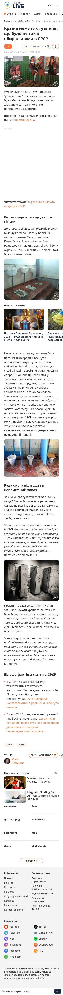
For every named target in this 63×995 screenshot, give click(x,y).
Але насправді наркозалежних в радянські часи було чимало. (32, 703)
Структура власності (16, 896)
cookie (26, 991)
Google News (46, 932)
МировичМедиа (24, 120)
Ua (48, 5)
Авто (35, 806)
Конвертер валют (14, 909)
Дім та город (12, 819)
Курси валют (11, 905)
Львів (7, 846)
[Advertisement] (31, 162)
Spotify (43, 938)
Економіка (51, 13)
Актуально (10, 806)
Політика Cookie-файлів (41, 907)
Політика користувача (39, 880)
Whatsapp (15, 956)
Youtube (14, 926)
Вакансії (9, 882)
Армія (37, 13)
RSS (41, 950)
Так (57, 991)
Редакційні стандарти (38, 899)
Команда (9, 900)
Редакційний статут (43, 893)
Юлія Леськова (17, 761)
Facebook (14, 950)
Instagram (15, 944)
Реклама (9, 891)
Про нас (8, 878)
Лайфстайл (24, 21)
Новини (25, 13)
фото (21, 744)
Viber (12, 938)
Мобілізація (39, 846)
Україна (11, 13)
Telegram (14, 932)
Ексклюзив (11, 832)
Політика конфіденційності (42, 887)
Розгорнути (31, 860)
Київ (34, 832)
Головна (8, 21)
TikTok (42, 926)
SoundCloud (46, 944)
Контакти (9, 887)
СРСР (9, 744)
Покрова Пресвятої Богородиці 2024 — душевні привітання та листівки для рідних (24, 336)
